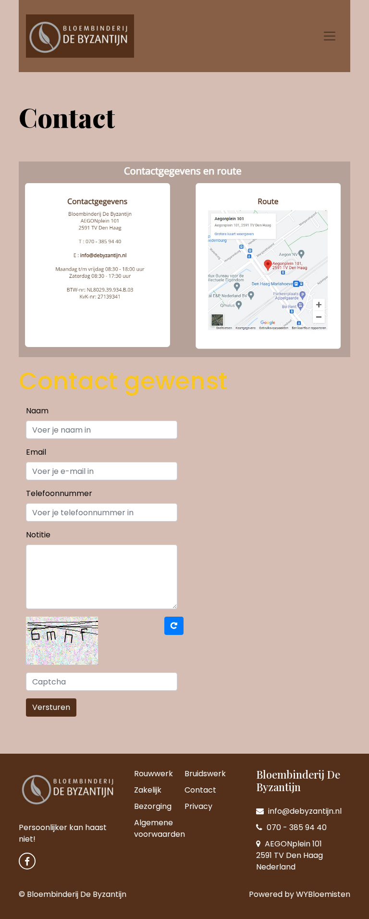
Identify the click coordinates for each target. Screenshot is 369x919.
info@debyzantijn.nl (304, 811)
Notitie (38, 534)
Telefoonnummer (59, 493)
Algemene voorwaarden (159, 828)
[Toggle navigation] (329, 36)
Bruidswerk (205, 773)
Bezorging (153, 806)
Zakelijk (147, 789)
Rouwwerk (153, 773)
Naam (37, 410)
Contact (200, 789)
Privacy (198, 806)
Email (36, 452)
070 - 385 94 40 (296, 827)
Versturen (51, 707)
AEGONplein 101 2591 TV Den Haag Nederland (289, 855)
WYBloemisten (323, 894)
